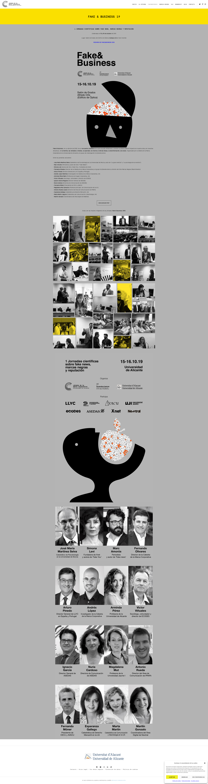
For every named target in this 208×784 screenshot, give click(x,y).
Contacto (73, 769)
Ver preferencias (198, 777)
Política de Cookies (176, 780)
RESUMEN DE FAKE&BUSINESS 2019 (104, 42)
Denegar (185, 777)
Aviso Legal (83, 769)
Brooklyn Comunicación (119, 780)
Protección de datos (186, 780)
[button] (205, 763)
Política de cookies (130, 769)
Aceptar (172, 777)
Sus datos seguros (195, 780)
